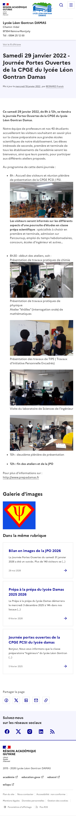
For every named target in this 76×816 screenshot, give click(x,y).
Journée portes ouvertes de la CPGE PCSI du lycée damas (34, 640)
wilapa (7, 785)
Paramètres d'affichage (20, 807)
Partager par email (36, 700)
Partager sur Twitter (16, 700)
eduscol (52, 777)
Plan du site (8, 794)
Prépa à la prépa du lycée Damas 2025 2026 (36, 592)
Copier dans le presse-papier (45, 700)
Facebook (7, 731)
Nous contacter (25, 794)
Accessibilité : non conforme (50, 794)
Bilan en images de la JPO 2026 (35, 550)
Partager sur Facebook (6, 700)
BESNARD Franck (55, 86)
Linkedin (41, 731)
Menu (71, 5)
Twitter (18, 731)
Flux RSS (44, 807)
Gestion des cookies (58, 800)
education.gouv (31, 777)
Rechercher (61, 5)
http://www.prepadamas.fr (21, 477)
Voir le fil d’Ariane (12, 44)
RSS (52, 731)
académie (8, 777)
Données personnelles (33, 800)
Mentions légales (11, 800)
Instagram (29, 731)
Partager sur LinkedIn (26, 700)
